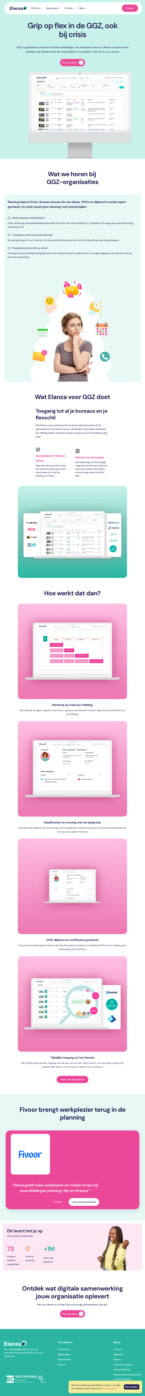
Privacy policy (109, 1388)
